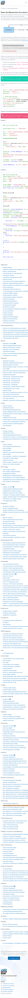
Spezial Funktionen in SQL (9, 682)
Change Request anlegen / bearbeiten (12, 297)
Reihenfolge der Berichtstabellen (11, 552)
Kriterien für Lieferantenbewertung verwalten (14, 328)
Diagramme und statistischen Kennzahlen (13, 452)
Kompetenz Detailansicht (9, 613)
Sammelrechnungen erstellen (10, 743)
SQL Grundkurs (7, 660)
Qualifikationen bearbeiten (10, 615)
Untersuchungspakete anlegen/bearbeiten (13, 775)
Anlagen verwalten (8, 487)
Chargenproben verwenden (10, 355)
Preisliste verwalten (8, 733)
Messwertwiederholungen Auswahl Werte (13, 558)
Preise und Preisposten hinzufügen (12, 716)
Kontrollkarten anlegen (9, 894)
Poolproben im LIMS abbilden (10, 458)
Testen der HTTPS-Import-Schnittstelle (13, 584)
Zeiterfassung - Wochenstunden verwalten (14, 386)
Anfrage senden (14, 958)
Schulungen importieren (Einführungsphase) (14, 913)
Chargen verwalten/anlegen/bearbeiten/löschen (15, 353)
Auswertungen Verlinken (9, 674)
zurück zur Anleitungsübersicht (9, 8)
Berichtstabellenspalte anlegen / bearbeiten (14, 544)
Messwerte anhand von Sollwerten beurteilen (14, 838)
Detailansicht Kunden (8, 407)
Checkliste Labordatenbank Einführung (13, 633)
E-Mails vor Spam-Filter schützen (11, 529)
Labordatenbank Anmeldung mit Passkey (13, 396)
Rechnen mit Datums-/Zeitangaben (12, 786)
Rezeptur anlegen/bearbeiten (10, 508)
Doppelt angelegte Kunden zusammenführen (14, 411)
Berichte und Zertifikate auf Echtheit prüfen (14, 531)
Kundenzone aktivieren (9, 701)
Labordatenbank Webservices (10, 803)
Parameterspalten (7, 668)
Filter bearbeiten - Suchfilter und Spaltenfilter (14, 456)
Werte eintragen (7, 448)
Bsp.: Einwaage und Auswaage (11, 788)
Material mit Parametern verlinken (11, 347)
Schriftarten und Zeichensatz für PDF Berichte (15, 554)
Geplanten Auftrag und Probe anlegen (12, 493)
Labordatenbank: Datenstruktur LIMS (12, 635)
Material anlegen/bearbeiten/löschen (12, 345)
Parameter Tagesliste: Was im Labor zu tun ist (15, 763)
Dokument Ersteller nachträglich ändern (13, 859)
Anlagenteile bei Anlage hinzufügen (12, 491)
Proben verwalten (7, 444)
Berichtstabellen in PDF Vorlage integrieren (14, 477)
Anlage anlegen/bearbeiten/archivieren (13, 489)
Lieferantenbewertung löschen (11, 338)
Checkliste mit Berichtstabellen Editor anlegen (15, 556)
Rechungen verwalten (8, 726)
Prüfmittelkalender (7, 904)
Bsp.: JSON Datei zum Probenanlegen (12, 815)
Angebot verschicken (8, 720)
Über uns (3, 978)
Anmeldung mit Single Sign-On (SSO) (12, 277)
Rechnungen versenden (9, 730)
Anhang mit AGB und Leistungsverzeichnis (14, 718)
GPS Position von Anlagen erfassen (12, 498)
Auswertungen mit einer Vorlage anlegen (13, 658)
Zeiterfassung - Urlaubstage (10, 384)
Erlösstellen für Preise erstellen (11, 739)
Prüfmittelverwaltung (8, 886)
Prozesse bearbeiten (8, 311)
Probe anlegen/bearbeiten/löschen (12, 446)
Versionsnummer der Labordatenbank (12, 273)
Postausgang (6, 415)
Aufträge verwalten (8, 431)
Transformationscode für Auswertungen (13, 822)
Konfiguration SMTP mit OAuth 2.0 (12, 289)
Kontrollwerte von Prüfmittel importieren (13, 896)
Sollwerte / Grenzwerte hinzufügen (12, 836)
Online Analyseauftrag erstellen (11, 703)
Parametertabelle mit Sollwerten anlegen (13, 546)
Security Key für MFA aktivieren (11, 394)
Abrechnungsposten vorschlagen (11, 749)
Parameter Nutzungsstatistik (10, 765)
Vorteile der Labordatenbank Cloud (12, 643)
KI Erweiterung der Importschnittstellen (13, 566)
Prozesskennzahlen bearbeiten (11, 303)
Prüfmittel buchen (7, 902)
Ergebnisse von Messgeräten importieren (13, 570)
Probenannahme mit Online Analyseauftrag (14, 705)
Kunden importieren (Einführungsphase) (13, 423)
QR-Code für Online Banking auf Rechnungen (14, 747)
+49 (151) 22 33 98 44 (8, 985)
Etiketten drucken (7, 279)
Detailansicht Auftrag (8, 433)
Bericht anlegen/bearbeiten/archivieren (13, 519)
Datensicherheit (7, 987)
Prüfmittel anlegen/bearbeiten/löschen (13, 890)
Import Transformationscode (10, 828)
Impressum (3, 980)
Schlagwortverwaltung (9, 320)
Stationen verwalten (8, 460)
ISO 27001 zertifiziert (8, 989)
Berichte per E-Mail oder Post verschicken (14, 527)
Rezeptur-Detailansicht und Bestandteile (13, 510)
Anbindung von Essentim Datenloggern (13, 601)
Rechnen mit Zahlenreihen (9, 782)
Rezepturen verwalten (8, 506)
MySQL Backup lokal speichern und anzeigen (14, 678)
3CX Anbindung (7, 425)
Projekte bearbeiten (8, 315)
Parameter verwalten (8, 755)
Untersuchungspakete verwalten (11, 773)
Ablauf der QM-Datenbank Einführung (12, 637)
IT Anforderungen (7, 869)
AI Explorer (6, 622)
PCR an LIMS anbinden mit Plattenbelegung (14, 593)
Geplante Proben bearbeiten (10, 318)
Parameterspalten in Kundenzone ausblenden (14, 707)
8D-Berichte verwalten (9, 307)
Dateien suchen (7, 937)
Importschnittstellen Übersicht (11, 564)
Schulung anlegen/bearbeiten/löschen (12, 911)
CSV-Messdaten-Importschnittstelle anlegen (14, 572)
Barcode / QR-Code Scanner (10, 924)
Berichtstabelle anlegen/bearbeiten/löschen (14, 543)
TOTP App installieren (8, 398)
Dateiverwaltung (7, 935)
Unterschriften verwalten (9, 535)
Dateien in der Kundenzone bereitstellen (13, 709)
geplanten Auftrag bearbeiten (10, 316)
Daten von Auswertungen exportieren (12, 672)
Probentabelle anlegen (8, 548)
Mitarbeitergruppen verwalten (10, 364)
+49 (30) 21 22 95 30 (8, 983)
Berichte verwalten (8, 517)
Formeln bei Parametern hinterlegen (12, 780)
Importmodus (6, 578)
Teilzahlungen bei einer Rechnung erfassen (14, 732)
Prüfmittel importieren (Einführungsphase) (14, 892)
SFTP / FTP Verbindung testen (10, 582)
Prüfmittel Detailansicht (9, 888)
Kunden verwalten (7, 406)
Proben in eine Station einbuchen (11, 464)
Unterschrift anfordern (8, 521)
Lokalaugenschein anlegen (10, 500)
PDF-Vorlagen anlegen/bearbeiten (11, 471)
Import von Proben (8, 576)
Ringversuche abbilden (9, 771)
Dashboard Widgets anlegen (10, 293)
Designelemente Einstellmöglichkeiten (12, 475)
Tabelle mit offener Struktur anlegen (12, 550)
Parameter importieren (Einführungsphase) (14, 639)
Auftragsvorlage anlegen (9, 687)
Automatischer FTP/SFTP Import (11, 580)
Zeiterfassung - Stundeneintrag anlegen (13, 376)
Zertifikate (5, 533)
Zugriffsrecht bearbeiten (9, 374)
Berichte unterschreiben (9, 523)
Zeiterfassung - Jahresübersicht (11, 382)
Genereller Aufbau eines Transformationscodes (15, 821)
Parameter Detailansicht (9, 757)
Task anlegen (6, 368)
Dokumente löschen (8, 861)
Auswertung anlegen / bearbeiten (11, 666)
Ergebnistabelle (7, 450)
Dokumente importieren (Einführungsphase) (14, 857)
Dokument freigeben (8, 853)
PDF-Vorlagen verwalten (9, 469)
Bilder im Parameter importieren (11, 599)
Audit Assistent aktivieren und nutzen (12, 628)
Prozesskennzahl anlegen (9, 305)
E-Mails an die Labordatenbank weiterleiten (14, 421)
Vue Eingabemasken (8, 653)
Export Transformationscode (10, 824)
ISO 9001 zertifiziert (8, 991)
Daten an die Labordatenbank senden (12, 809)
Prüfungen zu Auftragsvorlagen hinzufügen (14, 495)
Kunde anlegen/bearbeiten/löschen (12, 409)
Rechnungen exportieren (9, 735)
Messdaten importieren (9, 574)
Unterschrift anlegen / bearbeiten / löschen (14, 537)
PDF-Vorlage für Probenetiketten (11, 481)
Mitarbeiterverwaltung (8, 361)
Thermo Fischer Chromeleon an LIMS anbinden (15, 591)
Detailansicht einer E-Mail (9, 417)
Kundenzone (6, 699)
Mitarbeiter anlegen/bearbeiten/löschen (13, 363)
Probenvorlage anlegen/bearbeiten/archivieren (15, 691)
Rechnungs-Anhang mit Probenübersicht (13, 876)
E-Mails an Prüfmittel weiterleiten (11, 900)
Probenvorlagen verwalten (10, 689)
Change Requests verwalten (10, 295)
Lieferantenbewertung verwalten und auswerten (15, 334)
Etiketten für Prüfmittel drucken (11, 898)
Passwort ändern (7, 390)
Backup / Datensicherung (9, 271)
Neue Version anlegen (8, 849)
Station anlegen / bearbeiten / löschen (13, 462)
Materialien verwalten (8, 343)
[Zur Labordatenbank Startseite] (3, 2)
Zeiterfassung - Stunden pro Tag (11, 378)
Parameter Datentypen (9, 769)
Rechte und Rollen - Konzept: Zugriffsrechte (14, 372)
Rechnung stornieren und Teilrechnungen (13, 745)
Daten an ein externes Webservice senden (13, 807)
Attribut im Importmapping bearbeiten (13, 568)
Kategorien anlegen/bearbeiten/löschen (13, 283)
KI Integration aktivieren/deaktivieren (12, 620)
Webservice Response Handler (11, 826)
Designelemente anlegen (9, 473)
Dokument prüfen (7, 851)
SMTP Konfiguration (8, 287)
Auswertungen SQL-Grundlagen (11, 664)
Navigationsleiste (7, 267)
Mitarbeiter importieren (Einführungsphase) (14, 400)
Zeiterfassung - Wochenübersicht (11, 380)
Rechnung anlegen (7, 728)
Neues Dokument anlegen (9, 847)
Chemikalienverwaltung (9, 351)
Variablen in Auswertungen (10, 670)
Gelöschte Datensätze (8, 299)
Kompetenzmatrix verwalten (10, 611)
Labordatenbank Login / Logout (11, 388)
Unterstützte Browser (8, 275)
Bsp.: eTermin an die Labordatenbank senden (14, 813)
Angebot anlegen (7, 714)
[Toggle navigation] (26, 2)
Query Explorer (7, 624)
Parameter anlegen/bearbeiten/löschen (13, 759)
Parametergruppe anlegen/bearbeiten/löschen (15, 761)
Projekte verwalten (8, 313)
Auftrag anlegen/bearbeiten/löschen (12, 435)
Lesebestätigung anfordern (10, 855)
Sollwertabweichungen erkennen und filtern (14, 840)
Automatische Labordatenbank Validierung (14, 281)
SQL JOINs (5, 662)
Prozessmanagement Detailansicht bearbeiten (15, 309)
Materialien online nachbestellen (11, 349)
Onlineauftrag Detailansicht (10, 301)
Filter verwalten (7, 454)
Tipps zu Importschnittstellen (10, 597)
